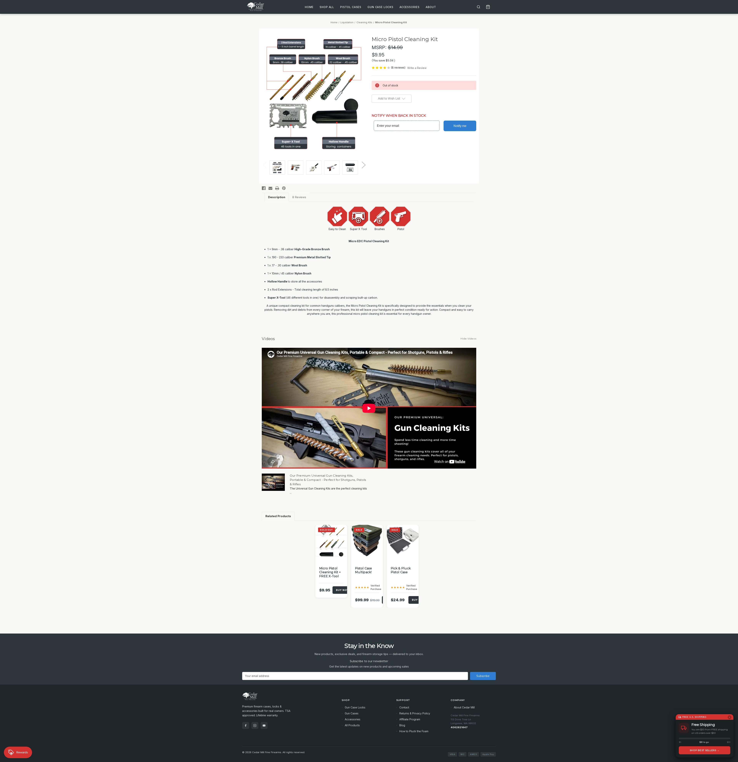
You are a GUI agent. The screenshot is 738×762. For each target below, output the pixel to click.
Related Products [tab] (278, 516)
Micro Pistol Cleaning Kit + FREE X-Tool (330, 572)
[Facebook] (264, 188)
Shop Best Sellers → (705, 750)
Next (363, 165)
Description (276, 197)
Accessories (410, 7)
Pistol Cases (350, 7)
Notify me (460, 126)
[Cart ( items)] (488, 7)
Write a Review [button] (416, 68)
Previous (264, 165)
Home (309, 7)
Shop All (327, 7)
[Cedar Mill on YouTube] (264, 725)
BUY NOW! (343, 589)
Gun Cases (351, 713)
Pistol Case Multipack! (363, 570)
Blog (402, 725)
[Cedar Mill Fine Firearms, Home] (256, 7)
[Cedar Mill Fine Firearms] (287, 698)
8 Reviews (299, 197)
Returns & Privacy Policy (414, 713)
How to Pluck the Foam (413, 731)
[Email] (270, 188)
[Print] (277, 188)
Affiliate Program (409, 719)
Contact (404, 707)
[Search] (478, 7)
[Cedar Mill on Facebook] (245, 725)
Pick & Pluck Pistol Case (401, 570)
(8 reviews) (398, 67)
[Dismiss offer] (729, 717)
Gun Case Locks (380, 7)
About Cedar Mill (464, 707)
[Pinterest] (284, 188)
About (431, 7)
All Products (352, 725)
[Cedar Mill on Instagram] (254, 725)
